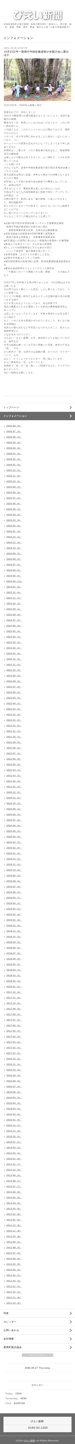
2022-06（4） (14, 692)
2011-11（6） (14, 1297)
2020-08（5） (14, 814)
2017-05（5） (14, 1031)
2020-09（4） (14, 809)
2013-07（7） (14, 1186)
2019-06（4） (14, 892)
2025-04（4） (14, 515)
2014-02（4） (14, 1153)
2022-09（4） (14, 676)
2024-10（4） (14, 548)
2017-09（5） (14, 1009)
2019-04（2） (14, 903)
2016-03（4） (14, 1109)
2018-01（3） (14, 986)
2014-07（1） (14, 1142)
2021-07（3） (14, 753)
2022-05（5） (14, 698)
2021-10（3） (14, 737)
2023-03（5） (14, 642)
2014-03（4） (14, 1147)
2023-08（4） (14, 614)
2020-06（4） (14, 825)
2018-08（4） (14, 948)
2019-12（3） (14, 859)
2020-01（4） (14, 853)
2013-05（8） (14, 1197)
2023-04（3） (14, 637)
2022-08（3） (14, 681)
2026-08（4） (14, 426)
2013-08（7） (14, 1181)
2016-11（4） (14, 1064)
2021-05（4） (14, 764)
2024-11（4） (14, 542)
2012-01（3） (14, 1286)
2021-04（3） (14, 770)
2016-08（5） (14, 1081)
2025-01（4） (14, 531)
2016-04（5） (14, 1103)
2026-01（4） (14, 465)
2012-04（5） (14, 1270)
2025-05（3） (14, 509)
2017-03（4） (14, 1042)
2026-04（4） (14, 448)
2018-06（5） (14, 959)
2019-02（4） (14, 914)
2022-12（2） (14, 659)
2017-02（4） (14, 1048)
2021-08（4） (14, 748)
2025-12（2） (14, 470)
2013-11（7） (14, 1164)
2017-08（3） (14, 1014)
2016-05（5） (14, 1097)
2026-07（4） (14, 431)
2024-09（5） (14, 553)
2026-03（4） (14, 453)
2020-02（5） (14, 848)
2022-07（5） (14, 687)
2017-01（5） (14, 1053)
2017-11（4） (14, 998)
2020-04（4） (14, 837)
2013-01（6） (14, 1220)
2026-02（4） (14, 459)
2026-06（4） (14, 437)
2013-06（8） (14, 1192)
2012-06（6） (14, 1258)
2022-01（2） (14, 720)
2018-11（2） (14, 931)
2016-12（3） (14, 1059)
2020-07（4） (14, 820)
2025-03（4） (14, 520)
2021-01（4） (14, 787)
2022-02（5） (14, 714)
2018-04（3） (14, 970)
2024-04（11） (14, 581)
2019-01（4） (14, 920)
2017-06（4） (14, 1025)
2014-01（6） (14, 1159)
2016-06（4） (14, 1092)
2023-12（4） (14, 592)
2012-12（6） (14, 1225)
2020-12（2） (14, 792)
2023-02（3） (14, 648)
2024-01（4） (14, 587)
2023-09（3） (14, 609)
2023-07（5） (14, 620)
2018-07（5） (14, 953)
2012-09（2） (14, 1242)
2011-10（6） (14, 1303)
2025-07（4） (14, 498)
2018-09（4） (14, 942)
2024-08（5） (14, 559)
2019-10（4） (14, 870)
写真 (6, 1313)
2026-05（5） (14, 442)
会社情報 (8, 1338)
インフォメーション (15, 415)
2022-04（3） (14, 703)
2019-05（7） (14, 898)
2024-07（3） (14, 565)
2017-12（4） (14, 992)
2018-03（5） (14, 975)
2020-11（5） (14, 798)
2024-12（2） (14, 537)
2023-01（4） (14, 653)
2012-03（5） (14, 1275)
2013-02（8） (14, 1214)
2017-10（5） (14, 1003)
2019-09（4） (14, 875)
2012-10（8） (14, 1236)
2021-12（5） (14, 726)
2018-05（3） (14, 964)
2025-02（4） (14, 526)
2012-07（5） (14, 1253)
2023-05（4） (14, 631)
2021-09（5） (14, 742)
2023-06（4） (14, 626)
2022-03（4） (14, 709)
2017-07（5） (14, 1020)
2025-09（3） (14, 487)
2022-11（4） (14, 664)
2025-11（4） (14, 476)
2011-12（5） (14, 1292)
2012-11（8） (14, 1231)
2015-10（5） (14, 1136)
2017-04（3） (14, 1036)
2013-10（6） (14, 1170)
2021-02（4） (14, 781)
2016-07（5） (14, 1086)
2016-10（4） (14, 1070)
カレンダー (10, 1321)
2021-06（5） (14, 759)
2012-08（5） (14, 1247)
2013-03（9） (14, 1209)
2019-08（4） (14, 881)
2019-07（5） (14, 887)
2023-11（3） (14, 598)
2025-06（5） (14, 503)
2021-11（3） (14, 731)
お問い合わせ (11, 1330)
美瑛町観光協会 (12, 1347)
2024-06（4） (14, 570)
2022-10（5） (14, 670)
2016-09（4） (14, 1075)
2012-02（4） (14, 1281)
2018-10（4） (14, 936)
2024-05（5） (14, 576)
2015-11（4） (14, 1131)
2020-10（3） (14, 803)
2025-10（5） (14, 481)
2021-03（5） (14, 775)
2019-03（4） (14, 909)
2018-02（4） (14, 981)
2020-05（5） (14, 831)
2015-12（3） (14, 1125)
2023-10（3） (14, 603)
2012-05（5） (14, 1264)
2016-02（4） (14, 1114)
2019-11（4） (14, 864)
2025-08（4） (14, 492)
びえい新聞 (29, 1440)
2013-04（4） (14, 1203)
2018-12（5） (14, 925)
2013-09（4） (14, 1175)
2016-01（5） (14, 1120)
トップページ (11, 407)
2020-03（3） (14, 842)
